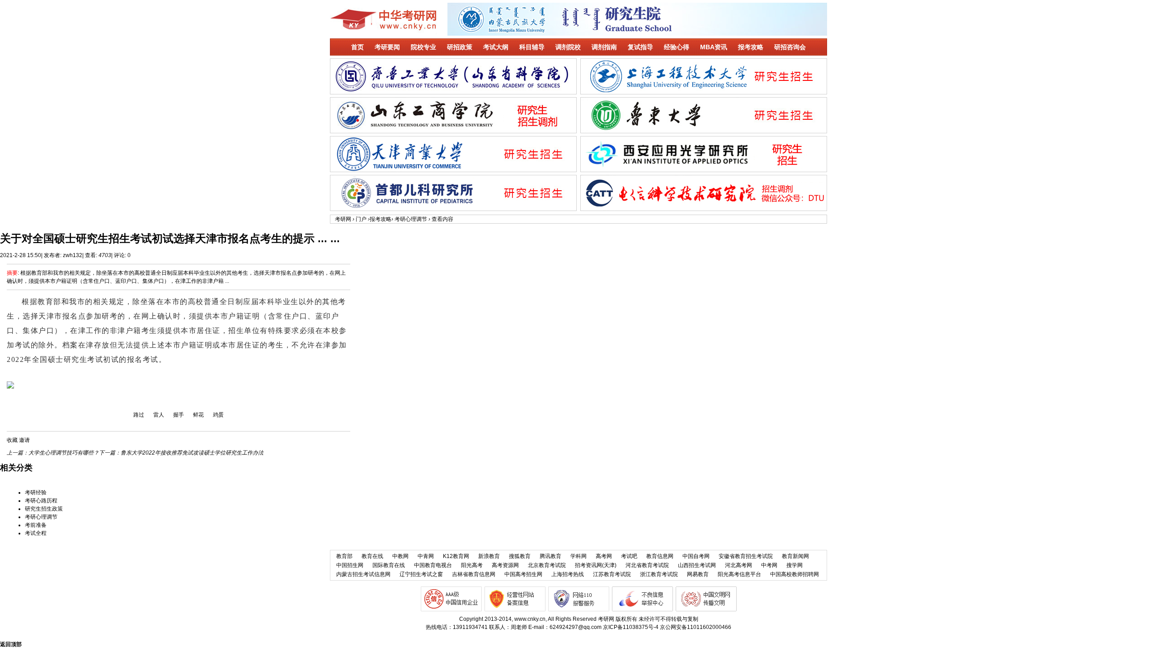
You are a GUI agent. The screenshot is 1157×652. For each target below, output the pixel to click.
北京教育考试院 (547, 565)
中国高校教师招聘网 (794, 574)
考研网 (343, 219)
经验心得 (676, 47)
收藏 (12, 440)
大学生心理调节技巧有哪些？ (63, 453)
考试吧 (629, 556)
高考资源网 (505, 565)
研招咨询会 (790, 47)
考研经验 (36, 492)
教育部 (344, 556)
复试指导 (640, 47)
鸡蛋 (218, 415)
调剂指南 (604, 47)
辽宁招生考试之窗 (421, 574)
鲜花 (198, 415)
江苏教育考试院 (612, 574)
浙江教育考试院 (659, 574)
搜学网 (794, 565)
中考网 (769, 565)
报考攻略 (750, 47)
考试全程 (36, 533)
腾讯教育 (550, 556)
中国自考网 (696, 556)
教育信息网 (659, 556)
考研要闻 (387, 47)
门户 (361, 219)
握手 (178, 415)
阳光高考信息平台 (739, 574)
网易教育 (698, 574)
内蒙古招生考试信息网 (363, 574)
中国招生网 (349, 565)
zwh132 (72, 255)
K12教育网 (456, 556)
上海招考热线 (567, 574)
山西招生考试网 (697, 565)
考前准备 (36, 525)
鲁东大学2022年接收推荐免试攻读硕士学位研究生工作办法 (192, 453)
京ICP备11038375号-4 (630, 627)
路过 (138, 415)
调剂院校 (568, 47)
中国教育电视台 (433, 565)
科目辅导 (532, 47)
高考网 (604, 556)
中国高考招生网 (523, 574)
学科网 (578, 556)
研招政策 (459, 47)
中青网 (426, 556)
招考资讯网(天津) (595, 565)
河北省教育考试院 (647, 565)
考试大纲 (495, 47)
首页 (357, 47)
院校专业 (423, 47)
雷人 (158, 415)
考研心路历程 (41, 500)
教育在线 (372, 556)
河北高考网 (738, 565)
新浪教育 (489, 556)
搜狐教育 (520, 556)
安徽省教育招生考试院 (746, 556)
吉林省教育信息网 (473, 574)
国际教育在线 (388, 565)
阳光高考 (472, 565)
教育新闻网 (795, 556)
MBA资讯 (713, 47)
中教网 (400, 556)
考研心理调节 (411, 219)
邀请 (24, 440)
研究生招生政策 (44, 509)
